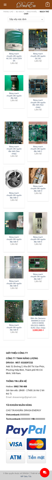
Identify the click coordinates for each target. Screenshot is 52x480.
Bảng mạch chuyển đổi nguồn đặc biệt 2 (14, 195)
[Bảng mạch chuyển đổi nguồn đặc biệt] (14, 83)
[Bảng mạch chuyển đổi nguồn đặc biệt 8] (14, 311)
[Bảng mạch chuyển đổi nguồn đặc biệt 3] (38, 175)
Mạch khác (32, 12)
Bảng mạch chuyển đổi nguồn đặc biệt (14, 95)
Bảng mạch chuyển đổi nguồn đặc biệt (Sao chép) (38, 103)
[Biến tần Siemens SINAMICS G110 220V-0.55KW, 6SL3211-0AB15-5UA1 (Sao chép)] (38, 308)
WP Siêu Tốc (26, 476)
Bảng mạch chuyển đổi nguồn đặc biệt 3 (38, 188)
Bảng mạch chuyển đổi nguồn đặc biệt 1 (38, 149)
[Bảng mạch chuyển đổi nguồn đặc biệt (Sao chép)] (38, 86)
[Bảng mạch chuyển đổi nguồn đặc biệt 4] (14, 223)
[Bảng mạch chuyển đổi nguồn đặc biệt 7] (38, 264)
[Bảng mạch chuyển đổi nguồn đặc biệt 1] (38, 133)
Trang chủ (8, 12)
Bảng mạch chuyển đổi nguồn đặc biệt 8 (14, 327)
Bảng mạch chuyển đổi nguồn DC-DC (38, 56)
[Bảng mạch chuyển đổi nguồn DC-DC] (38, 40)
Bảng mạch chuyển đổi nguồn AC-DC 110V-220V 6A (14, 57)
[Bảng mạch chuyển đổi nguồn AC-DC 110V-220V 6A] (14, 40)
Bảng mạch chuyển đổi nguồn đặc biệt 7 (38, 276)
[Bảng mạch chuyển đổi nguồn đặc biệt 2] (14, 179)
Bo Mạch (20, 12)
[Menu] (5, 4)
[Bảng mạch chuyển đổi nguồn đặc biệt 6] (14, 267)
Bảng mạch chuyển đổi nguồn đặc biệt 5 (38, 239)
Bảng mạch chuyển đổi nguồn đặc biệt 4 (14, 239)
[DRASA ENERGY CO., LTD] (26, 5)
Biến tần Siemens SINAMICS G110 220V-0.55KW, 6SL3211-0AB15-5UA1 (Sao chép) (38, 323)
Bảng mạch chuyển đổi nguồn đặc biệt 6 (14, 283)
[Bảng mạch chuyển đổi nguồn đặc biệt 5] (38, 223)
